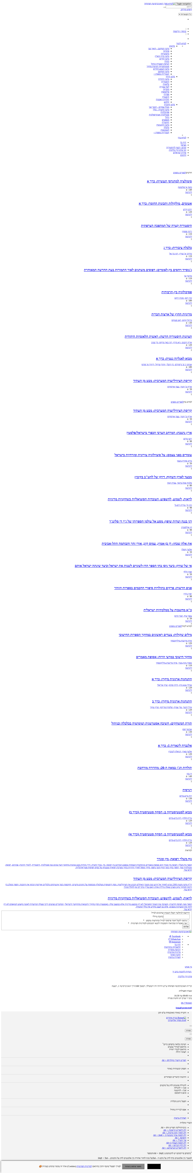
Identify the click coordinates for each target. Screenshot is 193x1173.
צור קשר (179, 1140)
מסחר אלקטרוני (174, 1020)
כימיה (166, 61)
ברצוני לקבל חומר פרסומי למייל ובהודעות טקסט (165, 920)
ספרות (166, 94)
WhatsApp (175, 939)
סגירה (188, 1031)
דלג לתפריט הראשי (174, 1130)
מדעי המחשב (163, 71)
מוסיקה (166, 89)
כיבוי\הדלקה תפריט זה (173, 1127)
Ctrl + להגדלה (180, 1088)
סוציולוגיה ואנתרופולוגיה (159, 115)
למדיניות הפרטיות (84, 1166)
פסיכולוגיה (165, 112)
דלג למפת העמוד (176, 1143)
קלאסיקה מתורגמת (172, 947)
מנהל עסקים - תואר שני (159, 107)
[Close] (191, 1025)
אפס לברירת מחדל (178, 1109)
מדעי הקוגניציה (162, 125)
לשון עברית (164, 87)
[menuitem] (181, 43)
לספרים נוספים (179, 172)
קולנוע (166, 102)
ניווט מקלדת (178, 1101)
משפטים (165, 120)
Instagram (176, 942)
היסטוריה (165, 81)
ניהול (167, 117)
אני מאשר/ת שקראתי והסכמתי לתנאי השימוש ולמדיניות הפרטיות (157, 923)
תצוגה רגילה (181, 1052)
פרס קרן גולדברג (185, 976)
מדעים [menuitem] (172, 46)
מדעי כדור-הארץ (162, 56)
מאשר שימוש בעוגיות (133, 1166)
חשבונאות (165, 130)
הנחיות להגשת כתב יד (182, 971)
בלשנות (166, 84)
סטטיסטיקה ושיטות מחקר (158, 66)
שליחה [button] (185, 927)
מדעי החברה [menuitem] (169, 104)
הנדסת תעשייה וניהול (160, 64)
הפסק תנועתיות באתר (176, 1068)
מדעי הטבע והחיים (161, 69)
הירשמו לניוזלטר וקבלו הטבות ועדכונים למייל (170, 913)
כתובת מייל (158, 916)
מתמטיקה (165, 53)
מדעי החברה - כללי (161, 109)
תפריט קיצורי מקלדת (174, 1060)
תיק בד (177, 944)
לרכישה (188, 192)
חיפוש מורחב (186, 9)
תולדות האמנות (162, 99)
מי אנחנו (188, 967)
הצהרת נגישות (174, 957)
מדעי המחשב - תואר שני (158, 48)
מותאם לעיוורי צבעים (177, 1047)
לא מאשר (154, 1166)
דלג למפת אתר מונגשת (169, 1135)
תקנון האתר (175, 954)
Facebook (176, 936)
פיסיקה (166, 51)
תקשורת (165, 122)
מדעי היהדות (163, 79)
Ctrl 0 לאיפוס (180, 1093)
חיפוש (180, 1138)
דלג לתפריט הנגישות (174, 1148)
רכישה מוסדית (174, 949)
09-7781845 (186, 1003)
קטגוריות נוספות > (161, 74)
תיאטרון (165, 97)
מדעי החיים (164, 59)
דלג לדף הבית (177, 1145)
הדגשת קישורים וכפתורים (175, 1077)
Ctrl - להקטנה (180, 1090)
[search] (179, 6)
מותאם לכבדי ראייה (177, 1049)
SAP (183, 1020)
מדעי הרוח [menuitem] (170, 76)
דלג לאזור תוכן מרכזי (174, 1132)
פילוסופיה (165, 92)
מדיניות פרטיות (174, 952)
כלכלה (166, 127)
